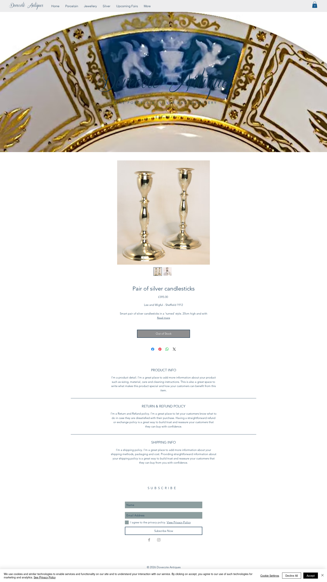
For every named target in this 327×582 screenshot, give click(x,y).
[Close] (322, 575)
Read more (163, 317)
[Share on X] (174, 349)
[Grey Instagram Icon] (158, 540)
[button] (314, 5)
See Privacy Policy (45, 577)
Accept (311, 575)
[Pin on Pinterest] (160, 349)
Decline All (291, 575)
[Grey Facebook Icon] (149, 540)
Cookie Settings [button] (269, 575)
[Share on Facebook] (152, 349)
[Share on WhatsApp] (167, 349)
